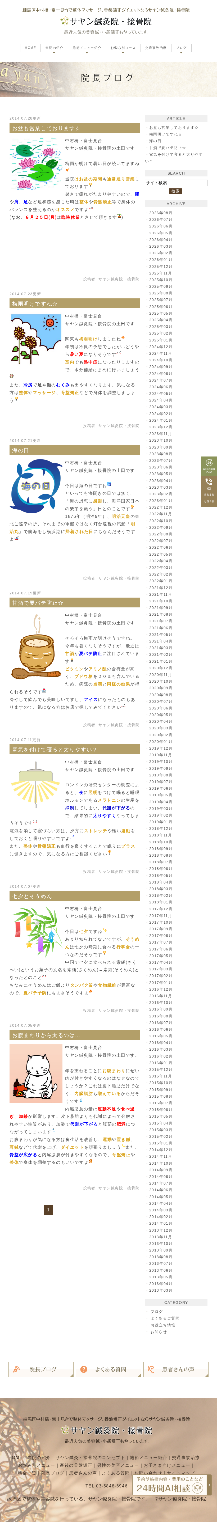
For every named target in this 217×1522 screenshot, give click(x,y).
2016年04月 (161, 1043)
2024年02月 (161, 414)
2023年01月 (161, 500)
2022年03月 (161, 567)
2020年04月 (161, 721)
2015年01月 (161, 1143)
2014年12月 (161, 1150)
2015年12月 (161, 1069)
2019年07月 (161, 782)
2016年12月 (161, 989)
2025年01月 (161, 340)
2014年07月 (161, 1183)
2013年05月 (161, 1277)
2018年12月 (161, 828)
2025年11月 (160, 273)
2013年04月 (161, 1284)
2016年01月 (161, 1063)
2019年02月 (161, 815)
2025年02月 (161, 333)
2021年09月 (161, 608)
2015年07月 (161, 1103)
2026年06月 (161, 226)
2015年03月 (161, 1130)
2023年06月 (161, 467)
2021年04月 (161, 641)
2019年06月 (161, 788)
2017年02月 (161, 976)
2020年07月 (161, 701)
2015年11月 (160, 1076)
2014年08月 (161, 1176)
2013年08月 (161, 1257)
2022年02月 (161, 574)
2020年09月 (161, 688)
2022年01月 (161, 581)
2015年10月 (161, 1083)
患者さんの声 (83, 1473)
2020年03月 (161, 728)
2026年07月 (161, 219)
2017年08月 (161, 935)
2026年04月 (161, 240)
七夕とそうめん (32, 896)
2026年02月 (161, 253)
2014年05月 (161, 1197)
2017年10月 (161, 922)
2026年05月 (161, 233)
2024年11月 (160, 353)
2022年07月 (161, 541)
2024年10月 (161, 360)
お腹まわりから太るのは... (46, 1035)
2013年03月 (161, 1290)
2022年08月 (161, 534)
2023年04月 (161, 481)
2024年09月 (161, 367)
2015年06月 (161, 1109)
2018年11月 (160, 835)
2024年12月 (161, 347)
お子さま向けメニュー (167, 1465)
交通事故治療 (156, 48)
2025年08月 (161, 293)
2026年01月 (161, 259)
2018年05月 (161, 875)
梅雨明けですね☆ (35, 304)
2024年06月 (161, 387)
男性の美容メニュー (118, 1465)
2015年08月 (161, 1096)
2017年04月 (161, 962)
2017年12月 (161, 909)
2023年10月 (161, 440)
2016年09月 (161, 1009)
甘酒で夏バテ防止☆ (38, 603)
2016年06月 (161, 1029)
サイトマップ (181, 1473)
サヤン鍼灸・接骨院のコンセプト (90, 1457)
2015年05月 (161, 1116)
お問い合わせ (148, 1473)
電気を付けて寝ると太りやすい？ (55, 749)
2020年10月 (161, 681)
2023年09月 (161, 447)
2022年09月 (161, 527)
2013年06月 (161, 1270)
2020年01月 (161, 741)
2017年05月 (161, 956)
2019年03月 (161, 808)
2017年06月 (161, 949)
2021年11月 (160, 594)
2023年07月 (161, 460)
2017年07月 (161, 942)
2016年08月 (161, 1016)
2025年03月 (161, 326)
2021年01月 (161, 661)
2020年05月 (161, 715)
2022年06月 (161, 547)
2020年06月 (161, 708)
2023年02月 (161, 494)
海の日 (20, 450)
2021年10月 (161, 601)
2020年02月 (161, 735)
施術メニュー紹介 (148, 1457)
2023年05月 (161, 474)
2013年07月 (161, 1263)
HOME (30, 48)
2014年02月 (161, 1217)
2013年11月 (160, 1237)
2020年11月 (160, 675)
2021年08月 (161, 614)
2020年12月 (161, 668)
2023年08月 (161, 454)
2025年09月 (161, 286)
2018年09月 (161, 849)
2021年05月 (161, 634)
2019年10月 (161, 761)
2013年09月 (161, 1250)
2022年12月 (161, 507)
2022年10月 (161, 521)
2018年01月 (161, 902)
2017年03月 (161, 969)
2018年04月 (161, 882)
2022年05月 (161, 554)
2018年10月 (161, 842)
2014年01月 (161, 1223)
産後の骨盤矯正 (76, 1465)
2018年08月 (161, 855)
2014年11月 (160, 1156)
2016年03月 (161, 1049)
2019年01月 (161, 822)
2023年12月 (161, 427)
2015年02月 (161, 1136)
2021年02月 (161, 654)
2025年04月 (161, 320)
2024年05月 (161, 393)
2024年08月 (161, 373)
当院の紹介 (39, 1457)
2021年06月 (161, 628)
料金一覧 (27, 1473)
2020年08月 (161, 695)
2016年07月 (161, 1023)
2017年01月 (161, 982)
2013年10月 (161, 1243)
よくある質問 (116, 1473)
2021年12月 (161, 588)
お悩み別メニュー (36, 1465)
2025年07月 (161, 300)
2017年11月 (160, 916)
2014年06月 (161, 1190)
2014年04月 (161, 1203)
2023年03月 (161, 487)
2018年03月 (161, 889)
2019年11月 (160, 755)
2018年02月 (161, 895)
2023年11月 (160, 434)
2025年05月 (161, 313)
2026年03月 (161, 246)
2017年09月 (161, 929)
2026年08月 (161, 213)
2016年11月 (160, 996)
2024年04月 (161, 400)
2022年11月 (160, 514)
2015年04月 (161, 1123)
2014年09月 (161, 1170)
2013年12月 (161, 1230)
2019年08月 (161, 775)
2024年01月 (161, 420)
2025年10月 (161, 280)
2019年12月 (161, 748)
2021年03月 (161, 648)
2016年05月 (161, 1036)
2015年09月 (161, 1090)
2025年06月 (161, 307)
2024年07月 (161, 380)
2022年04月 (161, 561)
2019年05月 (161, 795)
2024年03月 (161, 407)
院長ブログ (53, 1473)
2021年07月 (161, 621)
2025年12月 (161, 266)
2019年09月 (161, 768)
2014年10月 (161, 1163)
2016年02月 (161, 1056)
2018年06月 (161, 868)
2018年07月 (161, 862)
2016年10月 (161, 1002)
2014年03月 (161, 1210)
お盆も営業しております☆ (46, 128)
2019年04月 (161, 802)
